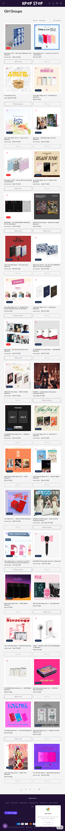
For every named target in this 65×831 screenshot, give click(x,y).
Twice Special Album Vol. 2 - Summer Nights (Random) (46, 477)
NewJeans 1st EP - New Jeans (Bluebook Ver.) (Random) (18, 54)
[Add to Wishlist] (6, 26)
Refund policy (29, 827)
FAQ (32, 806)
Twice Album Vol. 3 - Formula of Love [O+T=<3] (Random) (46, 54)
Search (7, 803)
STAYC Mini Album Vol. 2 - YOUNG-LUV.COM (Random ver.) (46, 731)
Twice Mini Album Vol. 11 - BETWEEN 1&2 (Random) (45, 96)
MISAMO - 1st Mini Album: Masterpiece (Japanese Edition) (44, 392)
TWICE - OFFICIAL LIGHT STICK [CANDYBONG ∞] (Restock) (46, 646)
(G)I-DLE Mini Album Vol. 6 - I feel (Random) (46, 603)
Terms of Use (14, 803)
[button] (3, 3)
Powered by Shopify (19, 827)
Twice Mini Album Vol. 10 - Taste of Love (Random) (16, 138)
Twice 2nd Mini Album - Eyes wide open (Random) (16, 265)
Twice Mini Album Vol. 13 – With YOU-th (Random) (45, 435)
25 (39, 789)
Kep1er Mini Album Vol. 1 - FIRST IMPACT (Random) (16, 604)
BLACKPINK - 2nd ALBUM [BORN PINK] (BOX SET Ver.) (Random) (17, 223)
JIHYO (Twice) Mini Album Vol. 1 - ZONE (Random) (16, 477)
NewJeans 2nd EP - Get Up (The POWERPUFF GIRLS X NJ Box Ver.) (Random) (46, 265)
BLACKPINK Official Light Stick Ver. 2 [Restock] (47, 561)
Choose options (18, 104)
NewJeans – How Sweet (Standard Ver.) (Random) (16, 350)
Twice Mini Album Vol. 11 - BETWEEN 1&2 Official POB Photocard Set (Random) (16, 308)
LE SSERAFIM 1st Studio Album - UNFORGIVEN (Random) (46, 350)
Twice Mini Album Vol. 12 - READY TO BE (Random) (45, 181)
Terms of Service (53, 803)
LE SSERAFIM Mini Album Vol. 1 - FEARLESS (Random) (16, 435)
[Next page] (44, 789)
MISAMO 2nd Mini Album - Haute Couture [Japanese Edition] (45, 519)
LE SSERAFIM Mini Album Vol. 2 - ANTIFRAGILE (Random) (17, 688)
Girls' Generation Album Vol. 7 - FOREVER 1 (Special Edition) (45, 688)
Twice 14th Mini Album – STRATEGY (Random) (17, 646)
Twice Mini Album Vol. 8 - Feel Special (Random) (44, 308)
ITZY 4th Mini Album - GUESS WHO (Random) (46, 773)
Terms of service (45, 827)
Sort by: (35, 20)
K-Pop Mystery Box (10, 95)
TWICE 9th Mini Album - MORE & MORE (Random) (16, 392)
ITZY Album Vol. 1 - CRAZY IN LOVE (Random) (17, 519)
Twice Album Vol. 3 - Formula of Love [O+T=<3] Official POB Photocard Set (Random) (17, 561)
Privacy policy (37, 827)
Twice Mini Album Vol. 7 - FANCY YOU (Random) (15, 773)
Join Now (48, 822)
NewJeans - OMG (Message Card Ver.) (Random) (44, 138)
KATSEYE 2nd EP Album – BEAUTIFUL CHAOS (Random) (46, 223)
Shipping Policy (33, 803)
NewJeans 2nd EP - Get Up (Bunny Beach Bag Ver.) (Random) (18, 181)
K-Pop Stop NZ (11, 827)
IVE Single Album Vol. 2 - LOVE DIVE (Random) (18, 730)
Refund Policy (23, 803)
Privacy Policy (43, 803)
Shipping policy (54, 827)
